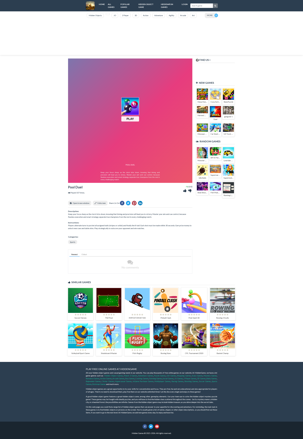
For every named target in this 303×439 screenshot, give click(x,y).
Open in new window (81, 203)
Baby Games (211, 378)
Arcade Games (118, 378)
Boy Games (130, 378)
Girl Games (171, 375)
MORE (210, 15)
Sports (72, 242)
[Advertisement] (151, 36)
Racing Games (177, 381)
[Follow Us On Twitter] (151, 426)
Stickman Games (99, 384)
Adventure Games (145, 375)
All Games (111, 5)
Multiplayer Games (162, 381)
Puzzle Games (160, 375)
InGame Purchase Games (143, 381)
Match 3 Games (130, 375)
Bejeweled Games (93, 381)
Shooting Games (191, 381)
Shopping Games (184, 375)
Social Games (168, 378)
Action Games (106, 378)
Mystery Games (210, 375)
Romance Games (92, 378)
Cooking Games (141, 378)
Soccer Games (205, 381)
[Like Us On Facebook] (145, 426)
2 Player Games (190, 378)
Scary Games (197, 375)
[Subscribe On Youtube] (157, 426)
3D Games (201, 378)
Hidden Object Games (113, 375)
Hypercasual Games (123, 381)
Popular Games (124, 5)
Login (185, 4)
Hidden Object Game (145, 5)
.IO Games (178, 378)
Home (102, 4)
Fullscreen (101, 203)
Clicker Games (108, 381)
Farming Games (155, 378)
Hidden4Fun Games (167, 5)
